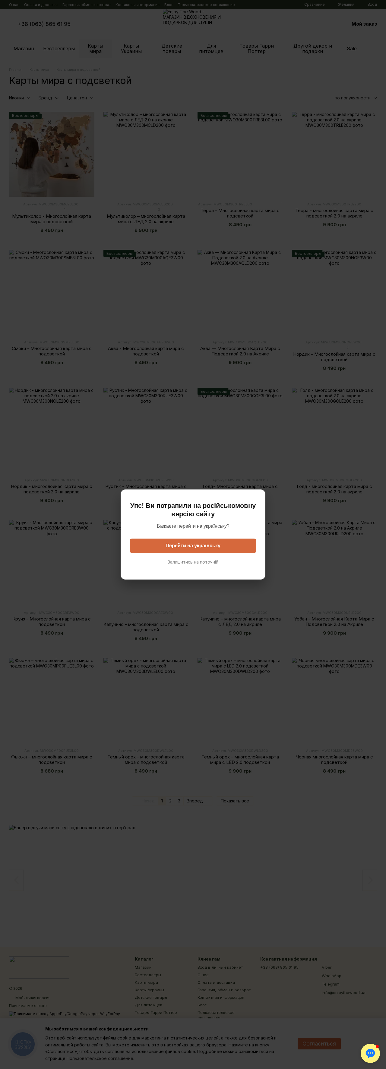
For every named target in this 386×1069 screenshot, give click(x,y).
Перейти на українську (193, 545)
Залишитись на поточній (193, 561)
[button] (370, 1053)
